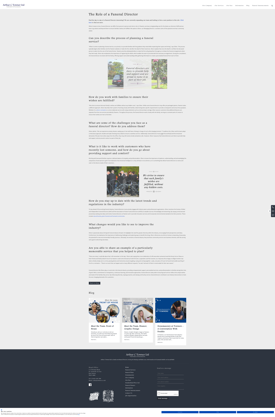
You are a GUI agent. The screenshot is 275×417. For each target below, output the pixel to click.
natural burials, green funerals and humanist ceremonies (109, 216)
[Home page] (13, 5)
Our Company (207, 6)
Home (127, 367)
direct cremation (101, 110)
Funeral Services (130, 370)
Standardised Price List (132, 383)
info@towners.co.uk (268, 1)
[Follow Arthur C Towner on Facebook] (90, 385)
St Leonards (158, 359)
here (79, 414)
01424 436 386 (257, 1)
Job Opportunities (130, 396)
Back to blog (94, 283)
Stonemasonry (129, 375)
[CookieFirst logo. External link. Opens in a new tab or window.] (1, 410)
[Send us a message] (273, 215)
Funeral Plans (129, 372)
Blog (247, 6)
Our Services (219, 6)
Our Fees (229, 6)
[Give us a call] (273, 207)
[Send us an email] (273, 211)
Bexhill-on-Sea (165, 359)
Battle (173, 359)
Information (239, 6)
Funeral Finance (130, 385)
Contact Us (128, 393)
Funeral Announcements (260, 6)
